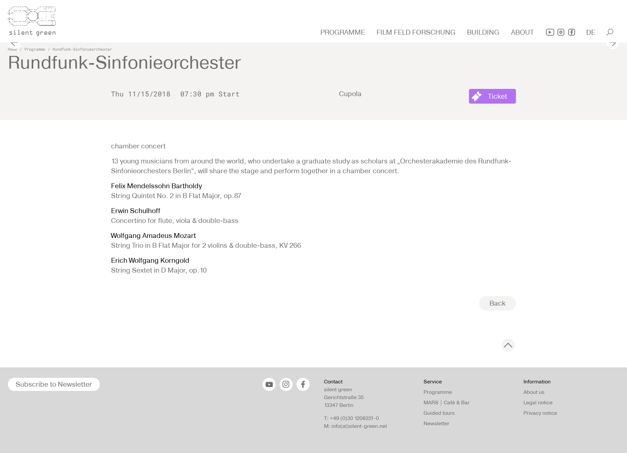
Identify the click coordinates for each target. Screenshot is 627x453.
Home (12, 49)
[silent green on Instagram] (561, 32)
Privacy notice (540, 413)
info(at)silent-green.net (359, 426)
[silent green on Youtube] (550, 32)
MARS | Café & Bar (447, 402)
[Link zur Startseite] (35, 19)
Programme (34, 49)
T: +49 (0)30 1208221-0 (351, 418)
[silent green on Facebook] (572, 32)
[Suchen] (610, 32)
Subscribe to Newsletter (54, 384)
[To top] (508, 345)
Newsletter (436, 423)
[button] (343, 32)
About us (533, 392)
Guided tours (439, 413)
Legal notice (538, 402)
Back (498, 303)
